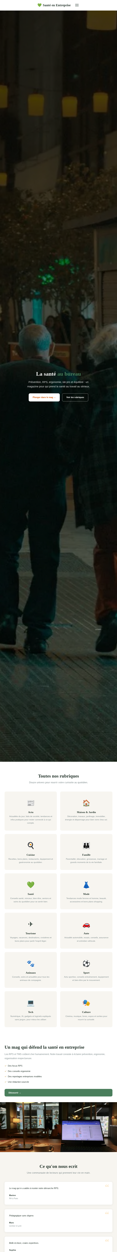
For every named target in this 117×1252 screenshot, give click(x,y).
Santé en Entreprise (54, 5)
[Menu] (77, 5)
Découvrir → (15, 1092)
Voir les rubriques (75, 397)
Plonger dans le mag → (44, 397)
